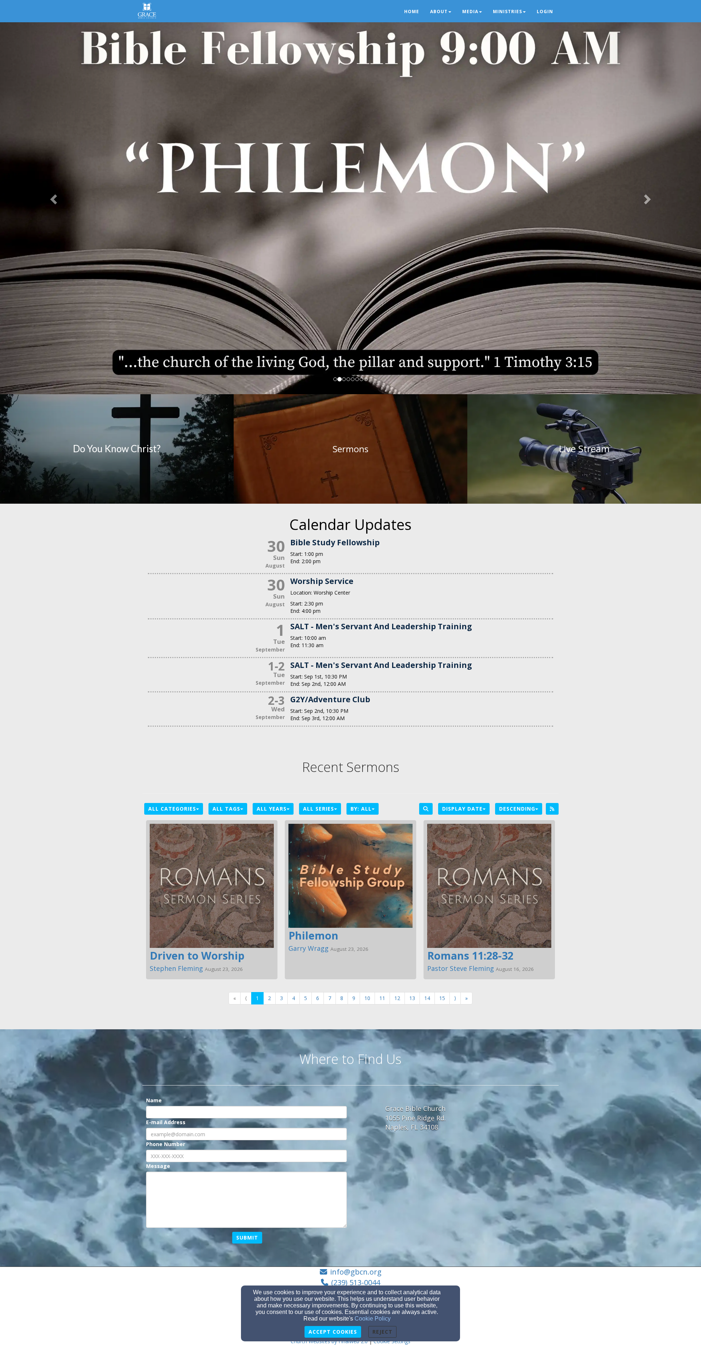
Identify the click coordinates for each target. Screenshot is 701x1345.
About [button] (439, 11)
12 (397, 998)
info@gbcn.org (356, 1272)
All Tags (226, 808)
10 (367, 998)
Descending (517, 808)
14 (427, 998)
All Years (272, 808)
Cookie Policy (373, 1318)
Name (154, 1100)
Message (158, 1166)
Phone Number (165, 1144)
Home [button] (411, 11)
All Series (318, 808)
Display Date (462, 808)
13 (412, 998)
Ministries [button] (507, 11)
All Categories (172, 808)
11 (382, 998)
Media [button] (470, 11)
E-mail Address (165, 1122)
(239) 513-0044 (355, 1282)
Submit (247, 1237)
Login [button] (545, 11)
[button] (52, 197)
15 (442, 998)
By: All (361, 808)
